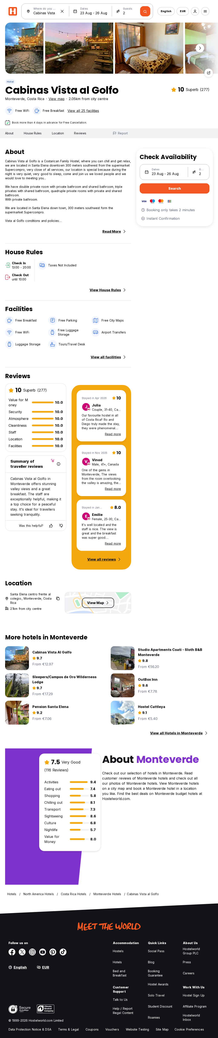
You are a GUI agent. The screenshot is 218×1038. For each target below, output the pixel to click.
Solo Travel (156, 995)
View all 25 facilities (83, 111)
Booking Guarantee (155, 973)
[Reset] (62, 11)
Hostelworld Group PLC (191, 951)
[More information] (58, 464)
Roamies (154, 1017)
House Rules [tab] (33, 133)
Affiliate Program (195, 1006)
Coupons (92, 1029)
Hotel (10, 81)
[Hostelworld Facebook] (12, 952)
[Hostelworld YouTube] (42, 952)
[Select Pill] (195, 11)
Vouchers (112, 1029)
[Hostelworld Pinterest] (52, 952)
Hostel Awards (158, 984)
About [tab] (9, 133)
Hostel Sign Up (193, 995)
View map (57, 99)
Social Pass (156, 951)
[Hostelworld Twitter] (22, 952)
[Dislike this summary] (61, 525)
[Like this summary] (51, 525)
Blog (151, 962)
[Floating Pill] (200, 48)
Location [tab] (58, 133)
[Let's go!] (145, 11)
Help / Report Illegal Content (123, 1011)
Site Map (162, 1029)
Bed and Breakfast (119, 973)
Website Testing (137, 1029)
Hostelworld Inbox (191, 1017)
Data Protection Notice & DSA (30, 1029)
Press (187, 962)
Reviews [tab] (80, 133)
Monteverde (15, 99)
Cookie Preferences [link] (189, 1029)
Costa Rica (35, 99)
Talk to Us (120, 999)
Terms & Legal (68, 1029)
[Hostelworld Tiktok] (63, 952)
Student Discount (160, 1006)
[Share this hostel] (208, 73)
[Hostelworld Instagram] (32, 952)
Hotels (117, 962)
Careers (188, 973)
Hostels (118, 951)
